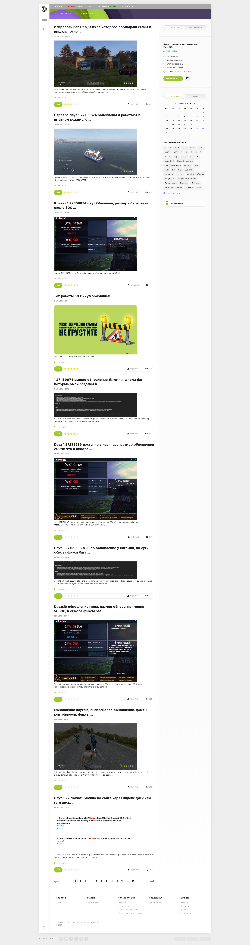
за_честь (169, 187)
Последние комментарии (130, 913)
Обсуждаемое (195, 27)
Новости (62, 97)
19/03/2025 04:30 (61, 557)
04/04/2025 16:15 (61, 389)
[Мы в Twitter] (66, 939)
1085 (200, 148)
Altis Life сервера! (175, 68)
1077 (184, 148)
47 (133, 881)
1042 (176, 148)
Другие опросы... (171, 51)
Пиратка (184, 183)
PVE (197, 165)
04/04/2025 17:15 (61, 212)
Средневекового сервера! (178, 71)
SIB (179, 170)
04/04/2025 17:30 (61, 124)
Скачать (195, 183)
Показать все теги (171, 193)
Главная (57, 6)
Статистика (123, 906)
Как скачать (92, 903)
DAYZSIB (80, 922)
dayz (65, 177)
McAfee (187, 165)
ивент (179, 187)
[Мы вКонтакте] (61, 939)
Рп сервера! (172, 56)
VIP (90, 6)
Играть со (107, 6)
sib (173, 170)
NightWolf (134, 104)
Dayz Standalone (185, 161)
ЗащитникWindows (187, 179)
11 (181, 152)
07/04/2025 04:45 (62, 36)
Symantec (169, 174)
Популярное (174, 27)
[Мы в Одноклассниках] (81, 939)
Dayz (75, 6)
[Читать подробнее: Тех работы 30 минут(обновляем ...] (58, 368)
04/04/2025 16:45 (62, 301)
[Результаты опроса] (187, 78)
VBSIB (180, 174)
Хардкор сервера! (174, 60)
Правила (184, 910)
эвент (199, 187)
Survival (188, 170)
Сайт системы (155, 903)
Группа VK (127, 6)
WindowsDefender (195, 174)
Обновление (171, 183)
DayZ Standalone (173, 165)
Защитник (169, 179)
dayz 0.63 (169, 161)
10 (122, 881)
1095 (175, 152)
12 (186, 152)
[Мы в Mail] (86, 939)
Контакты (184, 906)
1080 (192, 148)
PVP (167, 170)
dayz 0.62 (194, 157)
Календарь (174, 96)
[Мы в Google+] (76, 939)
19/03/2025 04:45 (61, 454)
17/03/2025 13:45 (61, 719)
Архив (195, 96)
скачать (66, 855)
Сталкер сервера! (174, 64)
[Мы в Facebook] (71, 939)
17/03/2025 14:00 (61, 616)
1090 (167, 152)
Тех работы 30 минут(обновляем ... (84, 296)
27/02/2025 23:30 (61, 807)
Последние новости (127, 910)
